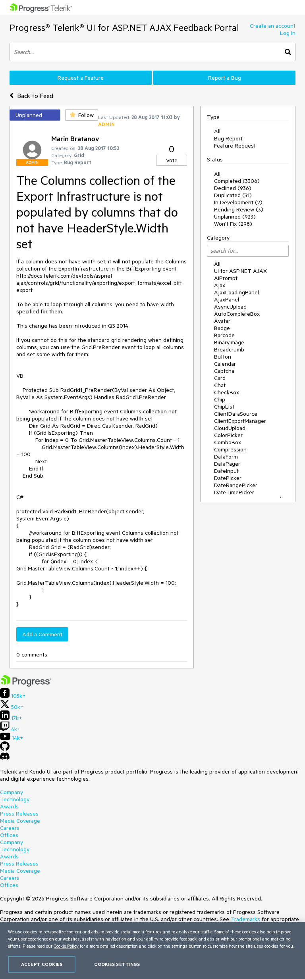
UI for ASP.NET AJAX (240, 271)
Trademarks (245, 919)
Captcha (224, 370)
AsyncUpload (230, 306)
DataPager (227, 463)
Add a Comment (42, 634)
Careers (9, 827)
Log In (287, 32)
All (217, 131)
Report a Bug (224, 77)
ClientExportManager (240, 420)
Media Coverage (20, 820)
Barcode (224, 335)
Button (222, 356)
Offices (9, 835)
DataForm (226, 456)
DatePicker (227, 478)
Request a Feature (81, 77)
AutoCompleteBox (237, 313)
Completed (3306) (237, 180)
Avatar (222, 320)
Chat (220, 385)
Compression (230, 449)
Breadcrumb (229, 349)
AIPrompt (225, 278)
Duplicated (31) (233, 195)
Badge (222, 328)
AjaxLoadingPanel (236, 292)
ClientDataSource (235, 413)
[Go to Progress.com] (26, 684)
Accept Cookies (41, 964)
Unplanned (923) (235, 216)
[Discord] (5, 758)
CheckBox (226, 392)
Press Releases (19, 813)
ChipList (224, 406)
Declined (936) (232, 188)
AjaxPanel (226, 299)
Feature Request (235, 145)
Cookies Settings (117, 964)
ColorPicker (228, 435)
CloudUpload (229, 428)
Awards (9, 806)
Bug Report (228, 138)
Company (11, 792)
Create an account (272, 25)
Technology (14, 799)
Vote (172, 160)
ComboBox (227, 442)
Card (220, 378)
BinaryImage (229, 342)
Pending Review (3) (238, 209)
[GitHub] (5, 748)
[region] (152, 950)
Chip (219, 399)
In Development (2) (238, 202)
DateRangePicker (235, 485)
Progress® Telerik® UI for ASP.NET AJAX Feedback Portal (124, 27)
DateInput (226, 470)
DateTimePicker (234, 492)
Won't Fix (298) (233, 223)
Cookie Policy (66, 946)
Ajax (219, 285)
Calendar (225, 363)
